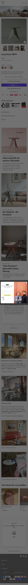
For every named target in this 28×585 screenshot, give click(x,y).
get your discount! (7, 295)
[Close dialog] (26, 282)
